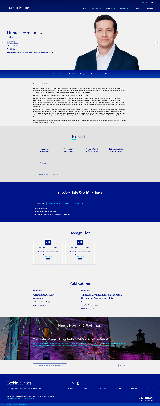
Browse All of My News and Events (50, 365)
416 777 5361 (12, 42)
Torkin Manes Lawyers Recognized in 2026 (71, 339)
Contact (150, 8)
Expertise (95, 8)
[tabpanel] (80, 211)
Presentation (37, 290)
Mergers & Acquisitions (44, 150)
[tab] (40, 203)
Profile (55, 74)
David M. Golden (120, 343)
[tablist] (80, 208)
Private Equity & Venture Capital (116, 150)
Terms (9, 399)
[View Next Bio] (157, 42)
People (85, 8)
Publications (95, 74)
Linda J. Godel (109, 343)
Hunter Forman (48, 256)
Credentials (73, 74)
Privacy (24, 399)
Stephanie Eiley (75, 343)
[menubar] (118, 8)
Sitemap (31, 399)
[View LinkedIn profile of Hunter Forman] (7, 48)
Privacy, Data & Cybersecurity (92, 150)
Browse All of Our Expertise (48, 174)
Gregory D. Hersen (40, 345)
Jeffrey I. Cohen (63, 343)
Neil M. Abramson (39, 343)
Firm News (36, 335)
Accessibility (16, 399)
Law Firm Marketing (12, 404)
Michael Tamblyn (111, 345)
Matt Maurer (73, 345)
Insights (109, 8)
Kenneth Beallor (51, 343)
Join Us (122, 8)
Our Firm (136, 8)
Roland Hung (52, 345)
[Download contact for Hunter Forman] (11, 48)
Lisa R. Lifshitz (63, 345)
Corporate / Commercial (68, 150)
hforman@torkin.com (15, 46)
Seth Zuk (42, 347)
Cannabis (44, 163)
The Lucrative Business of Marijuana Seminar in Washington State (101, 296)
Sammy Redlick (84, 345)
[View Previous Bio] (2, 42)
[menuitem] (87, 8)
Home (34, 84)
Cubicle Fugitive (22, 404)
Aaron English (86, 343)
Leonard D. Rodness (97, 345)
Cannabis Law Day (43, 294)
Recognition (84, 74)
